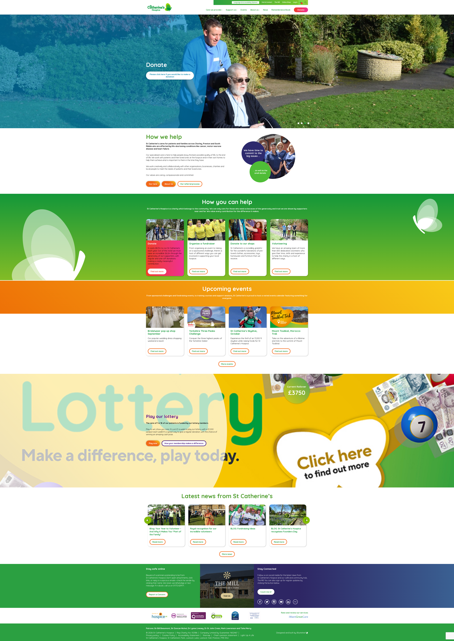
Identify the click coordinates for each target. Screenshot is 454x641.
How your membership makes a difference (183, 443)
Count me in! (266, 592)
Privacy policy (152, 635)
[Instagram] (274, 601)
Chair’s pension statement (225, 635)
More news (227, 554)
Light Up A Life (247, 635)
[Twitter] (267, 601)
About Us (169, 184)
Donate (300, 10)
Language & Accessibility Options (245, 2)
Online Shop (286, 2)
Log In (295, 2)
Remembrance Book (280, 10)
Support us (231, 10)
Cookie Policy (168, 635)
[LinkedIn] (288, 601)
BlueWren (301, 632)
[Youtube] (281, 601)
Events (244, 10)
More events (227, 364)
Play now (153, 443)
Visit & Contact (267, 2)
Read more (157, 542)
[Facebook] (260, 601)
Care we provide (213, 10)
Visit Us (227, 596)
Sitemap (206, 635)
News (265, 10)
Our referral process (189, 184)
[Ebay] (295, 601)
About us (254, 10)
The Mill (277, 2)
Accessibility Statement (188, 635)
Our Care (153, 184)
